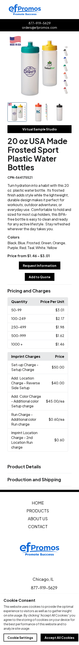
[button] (39, 291)
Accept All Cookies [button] (59, 638)
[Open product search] (65, 9)
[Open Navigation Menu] (74, 9)
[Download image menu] (66, 41)
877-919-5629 (40, 23)
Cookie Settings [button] (20, 638)
